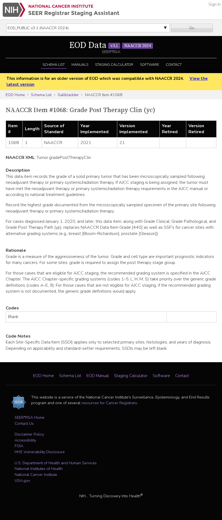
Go (191, 28)
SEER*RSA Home (29, 417)
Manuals (79, 64)
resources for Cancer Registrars (109, 402)
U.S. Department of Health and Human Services (56, 463)
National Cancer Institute (36, 474)
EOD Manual (97, 375)
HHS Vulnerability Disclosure (40, 451)
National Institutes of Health (39, 468)
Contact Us (24, 423)
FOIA (19, 446)
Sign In (214, 4)
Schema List (54, 64)
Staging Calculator (114, 64)
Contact (174, 64)
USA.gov (22, 480)
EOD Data (110, 45)
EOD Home (15, 94)
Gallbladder (68, 94)
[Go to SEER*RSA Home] (61, 9)
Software (149, 64)
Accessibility (25, 440)
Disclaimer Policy (29, 434)
